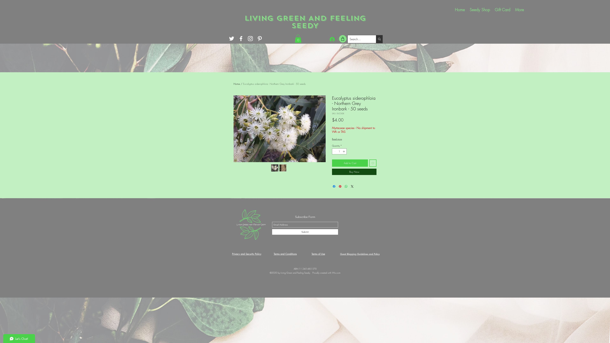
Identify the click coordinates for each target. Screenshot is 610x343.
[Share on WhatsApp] (346, 186)
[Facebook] (241, 38)
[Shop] (342, 39)
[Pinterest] (259, 38)
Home (237, 84)
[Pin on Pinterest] (340, 186)
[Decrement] (334, 151)
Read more (337, 139)
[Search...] (379, 39)
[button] (298, 39)
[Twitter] (231, 38)
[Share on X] (352, 186)
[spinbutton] (339, 151)
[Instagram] (250, 38)
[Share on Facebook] (334, 186)
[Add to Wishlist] (372, 163)
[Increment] (344, 151)
